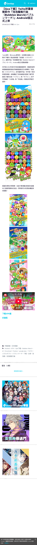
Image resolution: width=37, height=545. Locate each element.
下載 (25, 354)
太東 (29, 354)
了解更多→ (7, 543)
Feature (15, 351)
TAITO (30, 351)
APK (12, 348)
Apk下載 (18, 348)
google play (23, 351)
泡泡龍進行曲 (11, 356)
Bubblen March (27, 348)
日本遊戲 (15, 346)
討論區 (5, 318)
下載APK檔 (6, 314)
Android (7, 348)
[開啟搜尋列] (25, 3)
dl (2, 351)
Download (8, 351)
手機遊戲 (7, 346)
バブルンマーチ (17, 354)
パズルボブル (6, 354)
